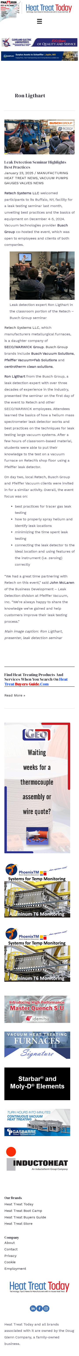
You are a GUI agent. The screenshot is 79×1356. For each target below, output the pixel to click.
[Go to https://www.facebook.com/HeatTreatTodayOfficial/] (39, 1309)
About (9, 1243)
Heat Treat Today (18, 1204)
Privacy (10, 1256)
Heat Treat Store (18, 1223)
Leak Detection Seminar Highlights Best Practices (35, 164)
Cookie (10, 1262)
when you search (36, 679)
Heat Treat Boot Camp (23, 1211)
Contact (11, 1249)
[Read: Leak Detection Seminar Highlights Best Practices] (39, 137)
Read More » (14, 696)
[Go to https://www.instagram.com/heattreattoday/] (46, 1309)
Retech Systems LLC (21, 328)
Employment (15, 1269)
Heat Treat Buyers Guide (25, 1217)
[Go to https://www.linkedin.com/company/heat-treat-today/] (33, 1309)
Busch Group (57, 347)
